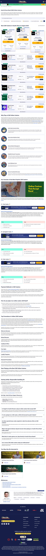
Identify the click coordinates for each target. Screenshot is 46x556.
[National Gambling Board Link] (19, 539)
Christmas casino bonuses (26, 365)
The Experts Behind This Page (7, 18)
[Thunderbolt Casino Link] (4, 87)
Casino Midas (10, 75)
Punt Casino (23, 28)
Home (2, 6)
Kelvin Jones (6, 462)
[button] (1, 1)
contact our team (31, 550)
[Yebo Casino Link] (33, 33)
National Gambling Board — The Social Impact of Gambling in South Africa (14, 487)
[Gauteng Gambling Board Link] (15, 539)
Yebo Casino (38, 32)
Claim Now (41, 207)
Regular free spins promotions (6, 350)
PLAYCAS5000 (9, 39)
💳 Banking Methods (26, 21)
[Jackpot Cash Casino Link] (4, 67)
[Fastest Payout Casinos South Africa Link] (34, 455)
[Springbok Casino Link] (3, 32)
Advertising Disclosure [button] (42, 25)
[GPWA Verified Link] (35, 539)
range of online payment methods (13, 289)
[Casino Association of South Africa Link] (23, 539)
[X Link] (6, 524)
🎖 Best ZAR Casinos (6, 21)
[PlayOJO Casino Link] (4, 107)
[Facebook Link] (2, 524)
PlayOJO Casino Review (11, 109)
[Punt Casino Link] (18, 30)
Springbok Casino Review (8, 48)
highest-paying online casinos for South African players (34, 174)
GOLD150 (41, 79)
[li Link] (5, 501)
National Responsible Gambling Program (9, 482)
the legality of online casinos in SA (31, 411)
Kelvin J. (23, 31)
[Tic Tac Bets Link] (7, 4)
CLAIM (43, 4)
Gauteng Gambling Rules (6, 485)
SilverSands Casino (11, 55)
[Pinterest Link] (9, 524)
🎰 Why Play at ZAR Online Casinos (16, 21)
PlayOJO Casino (11, 105)
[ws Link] (8, 501)
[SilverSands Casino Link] (4, 57)
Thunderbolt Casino (11, 85)
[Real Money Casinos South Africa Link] (12, 455)
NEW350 (39, 40)
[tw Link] (6, 501)
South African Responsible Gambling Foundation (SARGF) (12, 484)
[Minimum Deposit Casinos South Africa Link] (12, 468)
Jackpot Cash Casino (12, 65)
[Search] (45, 1)
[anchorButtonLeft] (2, 21)
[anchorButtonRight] (44, 21)
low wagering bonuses (30, 319)
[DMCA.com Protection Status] (23, 543)
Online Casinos (5, 6)
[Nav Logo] (22, 2)
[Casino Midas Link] (4, 77)
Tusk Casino (10, 95)
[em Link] (9, 501)
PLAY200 (34, 207)
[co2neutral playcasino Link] (29, 539)
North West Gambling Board (7, 483)
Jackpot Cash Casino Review (11, 70)
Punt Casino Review (23, 46)
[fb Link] (4, 501)
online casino (35, 123)
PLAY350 (41, 89)
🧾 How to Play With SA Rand (35, 21)
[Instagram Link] (4, 524)
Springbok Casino (7, 235)
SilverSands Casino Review (11, 59)
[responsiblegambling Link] (12, 539)
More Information (22, 48)
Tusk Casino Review (10, 99)
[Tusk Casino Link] (4, 97)
